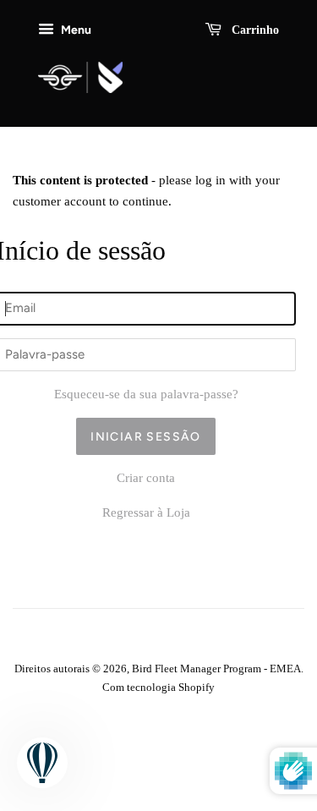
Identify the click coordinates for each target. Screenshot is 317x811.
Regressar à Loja (146, 512)
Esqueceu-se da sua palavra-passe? (146, 394)
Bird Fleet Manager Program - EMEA (216, 669)
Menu (74, 29)
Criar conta (146, 478)
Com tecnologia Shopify (158, 687)
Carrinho (253, 30)
